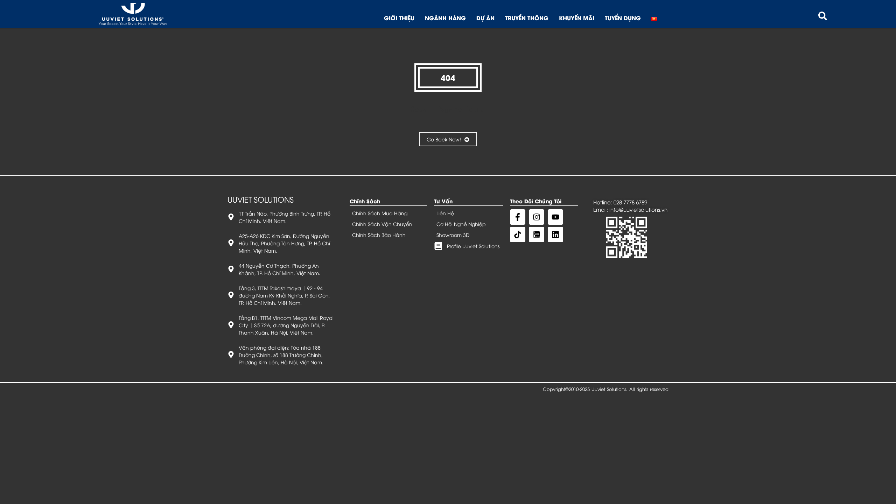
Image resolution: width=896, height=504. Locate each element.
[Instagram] (536, 217)
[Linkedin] (555, 234)
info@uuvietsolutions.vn (638, 209)
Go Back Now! (444, 139)
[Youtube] (555, 217)
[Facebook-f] (517, 217)
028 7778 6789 (630, 201)
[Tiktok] (517, 234)
